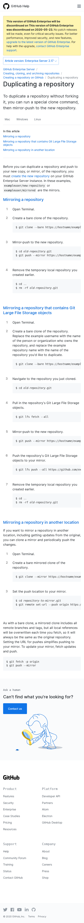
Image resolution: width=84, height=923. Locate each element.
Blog (45, 858)
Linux (37, 119)
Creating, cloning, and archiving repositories (31, 73)
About (46, 851)
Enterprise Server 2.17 (29, 60)
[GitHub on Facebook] (12, 909)
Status (7, 871)
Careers (47, 864)
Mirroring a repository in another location (29, 149)
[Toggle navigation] (79, 6)
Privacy (42, 916)
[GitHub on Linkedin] (27, 909)
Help (6, 851)
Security (8, 802)
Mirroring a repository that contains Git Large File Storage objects (39, 310)
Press (45, 871)
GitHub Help (20, 6)
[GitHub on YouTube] (19, 909)
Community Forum (14, 858)
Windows (22, 119)
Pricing (7, 822)
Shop (45, 877)
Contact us (15, 708)
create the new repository (30, 176)
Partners (47, 802)
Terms (31, 916)
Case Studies (11, 816)
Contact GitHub (13, 877)
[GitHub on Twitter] (5, 909)
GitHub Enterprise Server (19, 69)
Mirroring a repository (16, 136)
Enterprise (9, 809)
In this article (11, 131)
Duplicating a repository (63, 77)
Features (8, 796)
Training (8, 864)
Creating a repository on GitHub (23, 77)
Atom (45, 809)
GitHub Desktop (52, 822)
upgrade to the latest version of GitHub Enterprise (38, 42)
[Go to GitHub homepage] (11, 778)
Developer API (51, 796)
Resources (9, 829)
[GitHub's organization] (34, 910)
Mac (7, 119)
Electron (47, 816)
